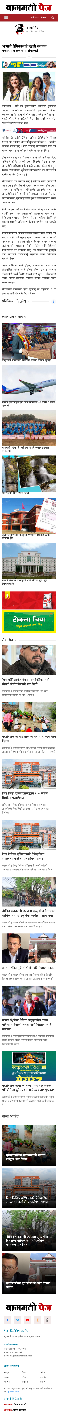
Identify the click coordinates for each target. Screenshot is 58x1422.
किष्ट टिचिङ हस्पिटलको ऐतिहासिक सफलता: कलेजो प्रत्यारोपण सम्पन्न (23, 857)
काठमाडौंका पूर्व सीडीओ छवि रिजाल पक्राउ (28, 968)
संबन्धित (7, 640)
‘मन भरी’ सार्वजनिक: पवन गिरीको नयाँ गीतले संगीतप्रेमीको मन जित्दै (25, 682)
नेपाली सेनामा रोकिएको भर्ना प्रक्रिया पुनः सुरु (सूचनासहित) (24, 582)
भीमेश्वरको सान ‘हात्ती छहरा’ (16, 493)
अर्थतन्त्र (25, 1382)
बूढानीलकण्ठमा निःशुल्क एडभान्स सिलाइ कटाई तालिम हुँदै (26, 537)
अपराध (42, 1382)
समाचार (7, 1377)
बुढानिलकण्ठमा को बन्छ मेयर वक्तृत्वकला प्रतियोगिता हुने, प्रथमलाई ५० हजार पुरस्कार (28, 1088)
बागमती (7, 1382)
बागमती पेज (32, 28)
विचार (24, 1373)
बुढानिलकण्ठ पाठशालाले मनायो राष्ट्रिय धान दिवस (29, 739)
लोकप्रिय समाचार (14, 317)
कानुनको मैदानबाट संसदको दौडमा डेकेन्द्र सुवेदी (26, 360)
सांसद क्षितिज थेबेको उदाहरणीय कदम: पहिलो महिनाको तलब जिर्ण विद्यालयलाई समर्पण (26, 1025)
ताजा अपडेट (10, 1116)
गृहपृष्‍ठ (6, 1373)
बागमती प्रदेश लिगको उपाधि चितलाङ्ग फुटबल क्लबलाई (25, 449)
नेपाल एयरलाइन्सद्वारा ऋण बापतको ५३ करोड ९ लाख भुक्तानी (28, 404)
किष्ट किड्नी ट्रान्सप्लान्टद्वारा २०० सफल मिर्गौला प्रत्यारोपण (25, 796)
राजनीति (43, 1377)
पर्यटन (42, 1373)
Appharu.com (13, 1392)
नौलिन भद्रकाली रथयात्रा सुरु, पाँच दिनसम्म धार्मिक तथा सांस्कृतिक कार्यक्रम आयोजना (28, 913)
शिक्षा (24, 1377)
